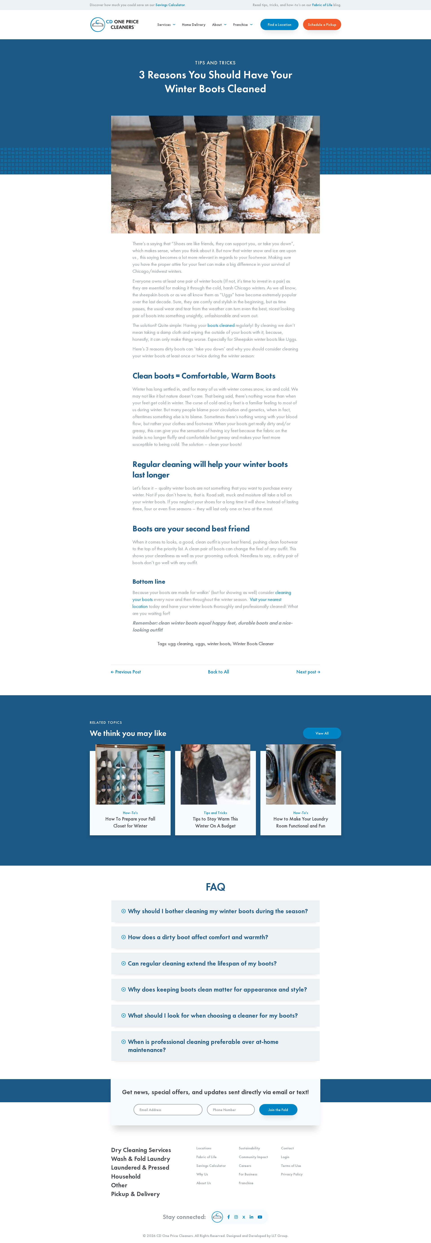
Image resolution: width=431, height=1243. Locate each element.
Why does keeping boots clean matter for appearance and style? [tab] (217, 989)
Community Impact (253, 1156)
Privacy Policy (292, 1174)
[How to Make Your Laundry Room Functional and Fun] (300, 789)
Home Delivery (193, 24)
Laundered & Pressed (140, 1167)
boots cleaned (221, 325)
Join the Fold (278, 1109)
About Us (203, 1182)
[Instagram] (236, 1217)
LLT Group (280, 1235)
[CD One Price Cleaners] (114, 25)
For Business (248, 1174)
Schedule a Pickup (322, 24)
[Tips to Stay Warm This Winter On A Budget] (215, 789)
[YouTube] (260, 1217)
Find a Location (279, 24)
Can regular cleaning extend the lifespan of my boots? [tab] (202, 963)
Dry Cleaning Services (141, 1150)
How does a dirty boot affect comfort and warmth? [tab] (198, 937)
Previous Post (127, 672)
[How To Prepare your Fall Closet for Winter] (130, 789)
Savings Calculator (170, 4)
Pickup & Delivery (135, 1194)
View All (322, 733)
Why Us (202, 1174)
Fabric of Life (322, 4)
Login (285, 1156)
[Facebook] (228, 1217)
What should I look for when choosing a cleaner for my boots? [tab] (213, 1015)
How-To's (130, 812)
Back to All (218, 672)
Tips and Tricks (215, 812)
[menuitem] (166, 24)
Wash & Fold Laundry (140, 1159)
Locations (203, 1148)
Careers (245, 1165)
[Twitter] (243, 1217)
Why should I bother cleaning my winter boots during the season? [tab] (218, 911)
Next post (306, 672)
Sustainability (249, 1148)
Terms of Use (291, 1165)
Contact (287, 1148)
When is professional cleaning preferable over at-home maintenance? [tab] (203, 1046)
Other (119, 1185)
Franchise (246, 1182)
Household (126, 1176)
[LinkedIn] (251, 1217)
